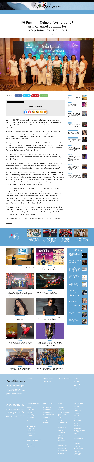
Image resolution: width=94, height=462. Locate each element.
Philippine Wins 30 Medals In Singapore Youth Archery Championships (65, 240)
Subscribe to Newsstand (64, 378)
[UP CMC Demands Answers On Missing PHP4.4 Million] (84, 277)
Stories (10, 223)
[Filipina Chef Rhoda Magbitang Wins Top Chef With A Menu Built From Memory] (81, 233)
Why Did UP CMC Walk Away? (75, 313)
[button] (86, 5)
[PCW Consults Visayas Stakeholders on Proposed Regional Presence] (84, 166)
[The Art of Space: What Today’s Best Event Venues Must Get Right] (84, 124)
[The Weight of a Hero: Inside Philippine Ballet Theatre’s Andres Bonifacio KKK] (84, 147)
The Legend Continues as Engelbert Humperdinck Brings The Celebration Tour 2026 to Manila (74, 158)
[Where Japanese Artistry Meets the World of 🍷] (84, 97)
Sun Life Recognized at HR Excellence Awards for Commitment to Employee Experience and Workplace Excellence (74, 116)
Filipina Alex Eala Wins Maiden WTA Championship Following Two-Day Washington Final (49, 240)
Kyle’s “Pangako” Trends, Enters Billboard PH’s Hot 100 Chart (74, 140)
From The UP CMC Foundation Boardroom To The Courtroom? (75, 300)
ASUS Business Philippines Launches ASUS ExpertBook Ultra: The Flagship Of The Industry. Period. (75, 269)
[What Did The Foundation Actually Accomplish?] (84, 321)
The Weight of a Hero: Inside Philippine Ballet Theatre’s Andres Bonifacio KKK (74, 149)
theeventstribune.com (40, 34)
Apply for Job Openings (48, 378)
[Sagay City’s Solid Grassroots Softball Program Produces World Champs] (34, 233)
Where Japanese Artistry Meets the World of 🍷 (74, 98)
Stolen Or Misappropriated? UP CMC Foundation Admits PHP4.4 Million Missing (74, 285)
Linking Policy (77, 388)
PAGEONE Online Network (73, 130)
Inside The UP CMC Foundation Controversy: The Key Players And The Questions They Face (74, 293)
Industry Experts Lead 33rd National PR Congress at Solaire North (73, 106)
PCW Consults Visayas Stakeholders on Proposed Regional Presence (73, 168)
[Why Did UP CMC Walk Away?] (84, 314)
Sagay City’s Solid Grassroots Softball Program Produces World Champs (34, 240)
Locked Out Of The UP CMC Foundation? (74, 306)
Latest (7, 223)
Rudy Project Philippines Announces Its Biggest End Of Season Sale (75, 254)
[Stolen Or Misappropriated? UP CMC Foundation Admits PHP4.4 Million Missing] (84, 284)
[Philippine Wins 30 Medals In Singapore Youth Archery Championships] (65, 233)
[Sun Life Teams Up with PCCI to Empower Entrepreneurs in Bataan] (84, 175)
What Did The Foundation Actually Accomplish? (74, 320)
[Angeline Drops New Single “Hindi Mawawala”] (84, 132)
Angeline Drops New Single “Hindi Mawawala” (74, 133)
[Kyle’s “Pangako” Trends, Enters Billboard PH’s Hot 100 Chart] (84, 139)
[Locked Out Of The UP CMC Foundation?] (84, 307)
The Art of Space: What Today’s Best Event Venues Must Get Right (74, 125)
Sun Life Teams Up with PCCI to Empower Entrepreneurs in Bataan (74, 176)
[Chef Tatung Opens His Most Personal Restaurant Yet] (84, 262)
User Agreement (77, 378)
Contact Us (29, 378)
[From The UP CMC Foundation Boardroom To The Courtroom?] (84, 300)
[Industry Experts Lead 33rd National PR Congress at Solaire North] (84, 104)
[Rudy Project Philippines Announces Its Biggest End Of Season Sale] (84, 255)
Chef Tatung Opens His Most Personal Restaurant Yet (75, 261)
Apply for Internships (47, 381)
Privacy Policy (77, 381)
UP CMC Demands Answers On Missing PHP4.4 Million (74, 276)
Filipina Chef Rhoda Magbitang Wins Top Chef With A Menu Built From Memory (81, 240)
